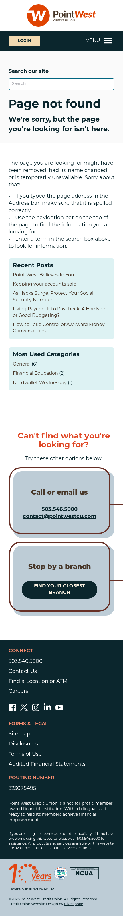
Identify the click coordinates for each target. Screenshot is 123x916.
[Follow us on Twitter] (24, 710)
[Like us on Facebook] (12, 710)
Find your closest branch (59, 589)
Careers (18, 691)
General (22, 364)
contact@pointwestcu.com (59, 516)
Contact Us (23, 671)
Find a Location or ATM (38, 681)
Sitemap (19, 734)
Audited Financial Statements (47, 764)
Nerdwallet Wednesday (40, 383)
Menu (92, 40)
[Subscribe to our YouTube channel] (59, 710)
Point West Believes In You (43, 275)
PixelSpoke (73, 904)
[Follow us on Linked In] (47, 709)
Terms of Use (25, 754)
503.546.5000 (60, 509)
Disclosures (23, 744)
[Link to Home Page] (61, 15)
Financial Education (35, 373)
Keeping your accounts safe (44, 284)
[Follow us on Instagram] (35, 710)
